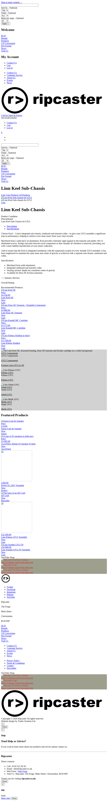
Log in (10, 68)
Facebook (11, 589)
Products (5, 41)
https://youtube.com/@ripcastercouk (17, 562)
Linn (3, 195)
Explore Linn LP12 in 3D (12, 365)
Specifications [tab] (13, 229)
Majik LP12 (6, 402)
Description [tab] (12, 226)
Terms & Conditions (16, 663)
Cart (9, 65)
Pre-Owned (6, 46)
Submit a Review (12, 278)
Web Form (22, 771)
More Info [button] (5, 798)
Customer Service (14, 75)
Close (4, 727)
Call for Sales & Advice (11, 115)
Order (3, 13)
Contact (10, 665)
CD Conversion (8, 43)
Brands (4, 38)
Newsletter (11, 668)
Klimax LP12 (7, 372)
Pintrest (10, 594)
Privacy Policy (13, 660)
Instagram (11, 592)
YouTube (11, 597)
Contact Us (12, 63)
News (3, 48)
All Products (24, 195)
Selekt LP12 (6, 387)
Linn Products (12, 195)
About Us (11, 78)
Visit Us (4, 51)
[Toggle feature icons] (21, 3)
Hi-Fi (3, 36)
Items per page (7, 18)
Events (10, 80)
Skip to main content (10, 2)
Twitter (10, 587)
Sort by (4, 8)
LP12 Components (9, 353)
